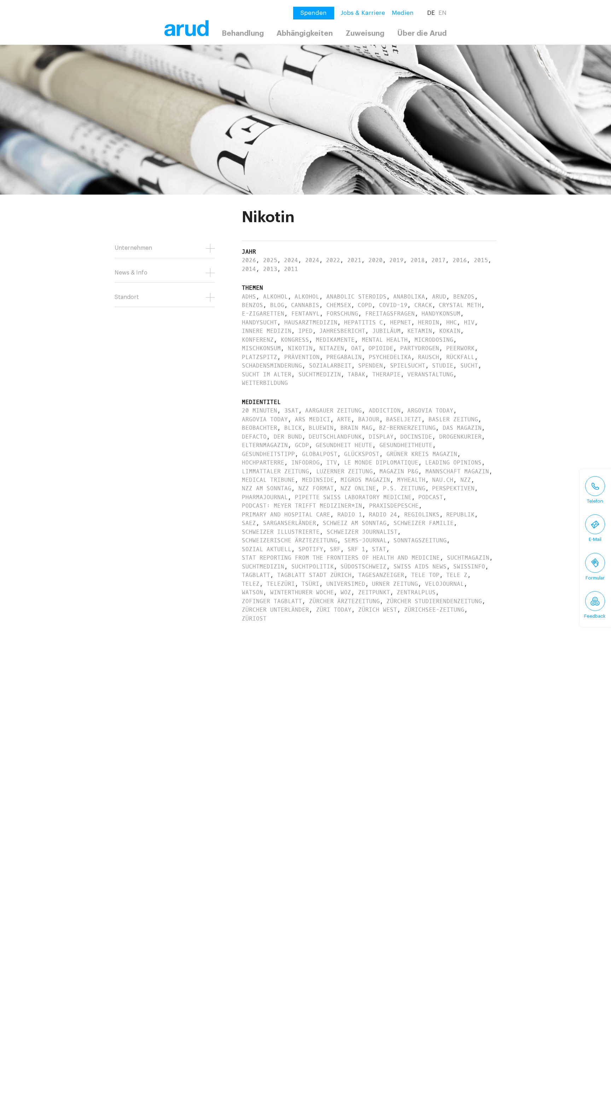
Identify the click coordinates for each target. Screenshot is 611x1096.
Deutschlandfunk (335, 436)
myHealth (411, 480)
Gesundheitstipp (268, 454)
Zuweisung (364, 33)
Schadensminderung (272, 365)
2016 (460, 260)
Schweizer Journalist (362, 532)
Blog (277, 305)
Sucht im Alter (266, 374)
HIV (469, 322)
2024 (291, 260)
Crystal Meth (460, 305)
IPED (305, 331)
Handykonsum (440, 313)
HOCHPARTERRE (263, 462)
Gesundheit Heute (344, 445)
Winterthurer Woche (302, 592)
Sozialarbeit (330, 365)
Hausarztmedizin (310, 322)
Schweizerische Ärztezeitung (289, 540)
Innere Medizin (266, 331)
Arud (439, 296)
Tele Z (456, 575)
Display (381, 436)
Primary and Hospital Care (286, 514)
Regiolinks (422, 514)
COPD (365, 305)
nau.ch (442, 480)
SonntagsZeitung (420, 540)
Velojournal (444, 584)
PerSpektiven (453, 488)
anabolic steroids (356, 296)
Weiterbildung (265, 383)
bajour (368, 419)
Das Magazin (462, 428)
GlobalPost (319, 454)
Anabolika (409, 296)
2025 (270, 260)
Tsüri (310, 584)
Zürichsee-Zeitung (434, 609)
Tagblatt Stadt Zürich (314, 575)
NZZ (465, 480)
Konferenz (258, 340)
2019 (396, 260)
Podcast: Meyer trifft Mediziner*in (302, 505)
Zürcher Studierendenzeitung (434, 601)
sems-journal (365, 540)
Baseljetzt (403, 419)
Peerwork (460, 348)
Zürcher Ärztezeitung (344, 601)
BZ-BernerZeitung (407, 428)
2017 (438, 260)
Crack (423, 305)
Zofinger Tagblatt (272, 601)
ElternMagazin (265, 445)
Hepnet (400, 322)
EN (442, 13)
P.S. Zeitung (404, 488)
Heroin (428, 322)
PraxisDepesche (394, 505)
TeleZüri (281, 584)
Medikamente (335, 340)
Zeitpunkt (374, 592)
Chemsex (338, 305)
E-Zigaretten (263, 313)
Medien (403, 13)
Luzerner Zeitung (344, 471)
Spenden (370, 365)
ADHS (249, 296)
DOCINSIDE (416, 436)
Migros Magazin (365, 480)
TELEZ (251, 584)
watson (252, 592)
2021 (354, 260)
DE (431, 13)
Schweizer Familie (424, 523)
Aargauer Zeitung (333, 410)
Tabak (356, 374)
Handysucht (259, 322)
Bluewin (321, 428)
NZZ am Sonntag (266, 488)
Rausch (428, 357)
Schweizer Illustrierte (281, 532)
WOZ (346, 592)
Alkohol (275, 296)
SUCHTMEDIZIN (263, 566)
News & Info (131, 273)
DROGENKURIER (460, 436)
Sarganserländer (289, 523)
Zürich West (377, 609)
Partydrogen (419, 348)
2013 (270, 269)
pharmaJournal (265, 497)
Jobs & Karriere (363, 13)
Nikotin (300, 348)
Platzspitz (259, 357)
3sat (291, 410)
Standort (127, 297)
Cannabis (305, 305)
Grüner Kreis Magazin (421, 454)
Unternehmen (133, 248)
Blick (293, 428)
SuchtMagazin (468, 557)
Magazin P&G (398, 471)
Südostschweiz (363, 566)
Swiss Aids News (420, 566)
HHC (451, 322)
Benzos (464, 296)
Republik (460, 514)
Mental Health (385, 340)
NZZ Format (316, 488)
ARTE (344, 419)
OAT (356, 348)
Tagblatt (256, 575)
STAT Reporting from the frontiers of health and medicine (341, 557)
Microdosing (433, 340)
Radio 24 (383, 514)
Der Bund (288, 436)
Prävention (302, 357)
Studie (442, 365)
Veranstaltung (430, 374)
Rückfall (460, 357)
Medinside (318, 480)
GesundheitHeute (405, 445)
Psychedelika (390, 357)
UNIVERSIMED (345, 584)
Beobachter (259, 428)
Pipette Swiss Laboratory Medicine (353, 497)
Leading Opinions (453, 462)
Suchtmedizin (319, 374)
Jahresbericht (342, 331)
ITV (331, 462)
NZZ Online (358, 488)
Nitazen (331, 348)
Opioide (380, 348)
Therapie (386, 374)
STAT (379, 549)
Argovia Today (430, 410)
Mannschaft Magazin (457, 471)
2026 (249, 260)
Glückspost (361, 454)
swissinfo (469, 566)
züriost (254, 618)
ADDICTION (385, 410)
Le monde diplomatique (381, 462)
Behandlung (243, 33)
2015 (481, 260)
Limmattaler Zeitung (275, 471)
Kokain (449, 331)
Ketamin (419, 331)
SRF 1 (356, 549)
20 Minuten (259, 410)
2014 (249, 269)
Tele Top (425, 575)
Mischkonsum (261, 348)
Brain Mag (356, 428)
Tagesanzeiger (381, 575)
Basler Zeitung (453, 419)
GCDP (302, 445)
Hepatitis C (363, 322)
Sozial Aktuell (266, 549)
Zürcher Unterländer (275, 609)
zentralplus (416, 592)
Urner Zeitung (395, 584)
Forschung (342, 313)
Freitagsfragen (390, 313)
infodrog (305, 462)
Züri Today (333, 609)
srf (335, 549)
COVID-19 (393, 305)
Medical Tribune (268, 480)
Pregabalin (344, 357)
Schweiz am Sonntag (354, 523)
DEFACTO (254, 436)
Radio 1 (349, 514)
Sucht (469, 365)
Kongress (295, 340)
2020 (375, 260)
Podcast (430, 497)
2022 (333, 260)
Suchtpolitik (312, 566)
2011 (291, 269)
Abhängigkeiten (305, 33)
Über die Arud (422, 33)
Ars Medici (312, 419)
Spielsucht (407, 365)
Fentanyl (305, 313)
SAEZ (249, 523)
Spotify (310, 549)
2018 (418, 260)
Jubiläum (386, 331)
